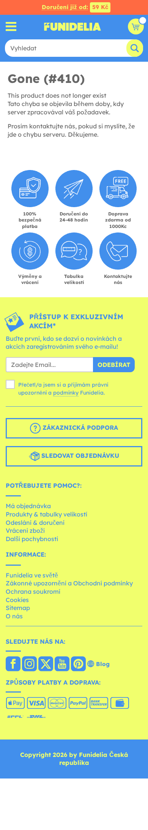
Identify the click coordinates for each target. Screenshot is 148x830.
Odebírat (114, 364)
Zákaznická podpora (79, 427)
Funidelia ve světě (32, 575)
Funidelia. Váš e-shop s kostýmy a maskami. (72, 26)
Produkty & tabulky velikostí (46, 514)
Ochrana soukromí (33, 591)
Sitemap (18, 608)
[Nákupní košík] (136, 26)
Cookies (17, 600)
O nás (14, 616)
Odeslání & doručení (35, 522)
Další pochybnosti (32, 539)
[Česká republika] (13, 664)
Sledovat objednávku (79, 455)
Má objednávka (28, 506)
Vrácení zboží (25, 530)
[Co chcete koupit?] (11, 27)
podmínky (66, 392)
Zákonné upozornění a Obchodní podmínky (69, 583)
